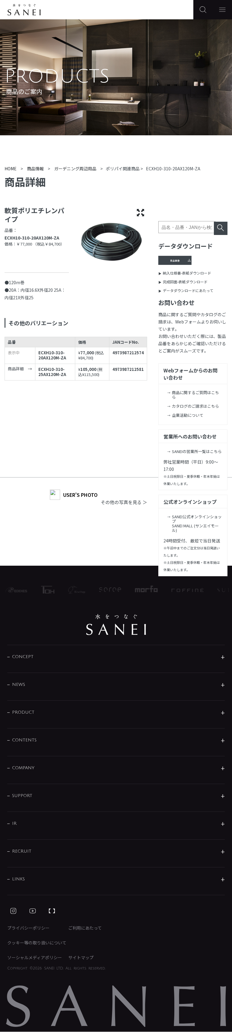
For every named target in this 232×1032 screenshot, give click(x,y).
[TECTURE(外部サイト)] (52, 911)
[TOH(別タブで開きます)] (42, 589)
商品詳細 (16, 368)
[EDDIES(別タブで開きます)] (11, 590)
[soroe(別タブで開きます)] (105, 589)
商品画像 (175, 260)
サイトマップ (81, 957)
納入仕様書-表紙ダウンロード (187, 272)
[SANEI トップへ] (116, 624)
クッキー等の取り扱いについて (36, 943)
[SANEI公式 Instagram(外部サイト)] (13, 911)
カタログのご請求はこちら (195, 406)
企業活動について (187, 415)
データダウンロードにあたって (188, 290)
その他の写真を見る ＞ (124, 502)
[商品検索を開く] (203, 9)
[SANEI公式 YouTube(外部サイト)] (33, 911)
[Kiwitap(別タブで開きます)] (71, 590)
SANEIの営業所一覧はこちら (197, 451)
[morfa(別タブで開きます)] (141, 590)
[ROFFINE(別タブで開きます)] (182, 590)
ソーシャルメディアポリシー (34, 957)
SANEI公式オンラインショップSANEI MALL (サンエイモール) (197, 523)
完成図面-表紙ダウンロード (185, 281)
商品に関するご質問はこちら (195, 395)
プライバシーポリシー (28, 928)
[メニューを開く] (222, 9)
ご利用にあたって (85, 928)
